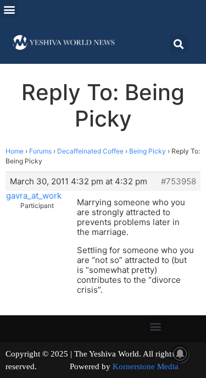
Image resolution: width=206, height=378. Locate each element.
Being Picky (147, 151)
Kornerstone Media (146, 366)
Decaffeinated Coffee (90, 151)
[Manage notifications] (180, 354)
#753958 (178, 182)
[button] (9, 9)
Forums (40, 151)
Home (14, 151)
